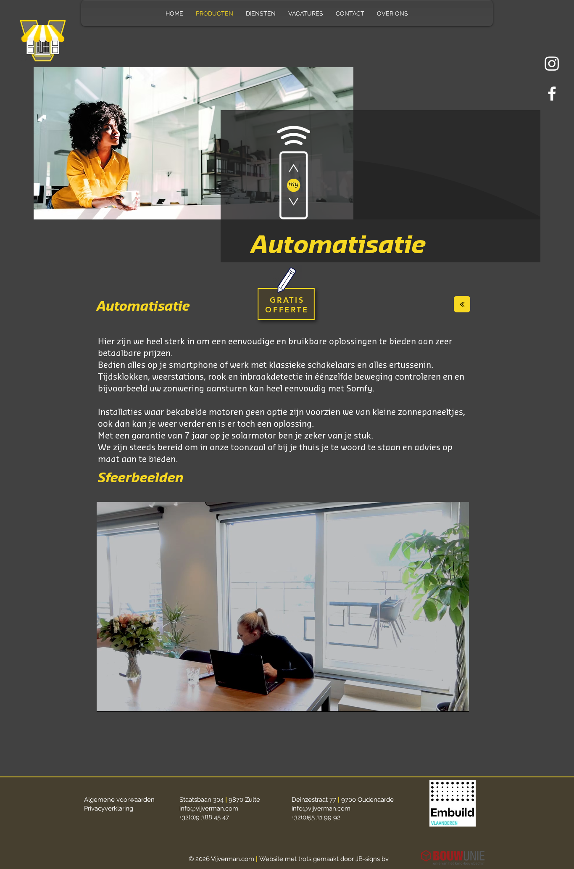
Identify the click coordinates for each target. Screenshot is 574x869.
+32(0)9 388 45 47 (204, 817)
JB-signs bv (372, 859)
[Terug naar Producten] (462, 304)
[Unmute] (121, 700)
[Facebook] (551, 93)
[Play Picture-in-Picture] (443, 700)
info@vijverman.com (208, 808)
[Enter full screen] (457, 700)
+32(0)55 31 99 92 (316, 817)
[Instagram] (551, 63)
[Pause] (107, 700)
